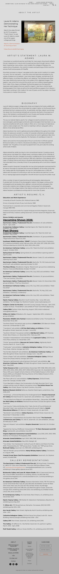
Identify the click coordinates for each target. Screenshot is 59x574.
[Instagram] (13, 564)
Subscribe (45, 554)
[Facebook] (16, 564)
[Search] (53, 5)
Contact (13, 561)
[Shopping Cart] (55, 5)
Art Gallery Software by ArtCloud (34, 570)
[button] (31, 2)
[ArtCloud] (10, 564)
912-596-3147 (13, 558)
